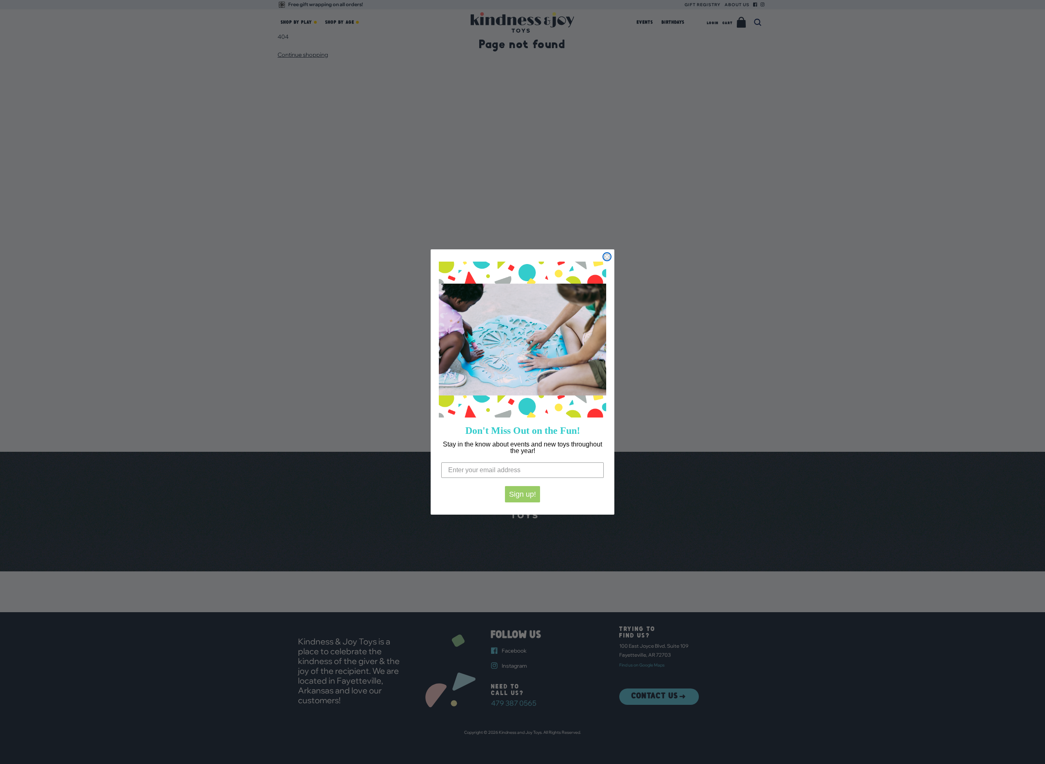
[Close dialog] (607, 257)
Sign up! (522, 494)
